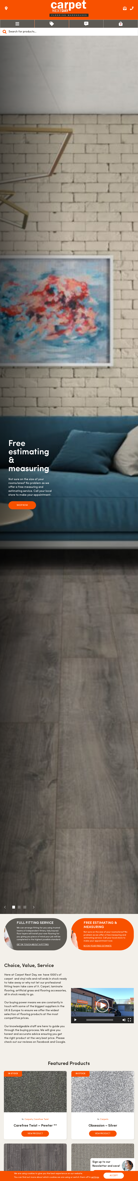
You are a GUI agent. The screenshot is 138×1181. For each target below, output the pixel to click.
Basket (121, 24)
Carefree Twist (41, 1119)
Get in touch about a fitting (33, 945)
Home (17, 24)
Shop (52, 24)
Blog (86, 24)
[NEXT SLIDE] (30, 907)
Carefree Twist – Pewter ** (35, 1125)
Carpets (29, 1119)
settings (95, 1177)
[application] (102, 1005)
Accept (114, 1176)
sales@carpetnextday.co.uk (125, 8)
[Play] (75, 1020)
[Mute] (124, 1020)
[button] (102, 1005)
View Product (35, 1134)
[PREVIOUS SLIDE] (8, 907)
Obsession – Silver (103, 1125)
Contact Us (6, 8)
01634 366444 (132, 8)
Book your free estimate (98, 946)
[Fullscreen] (129, 1020)
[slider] (99, 1020)
